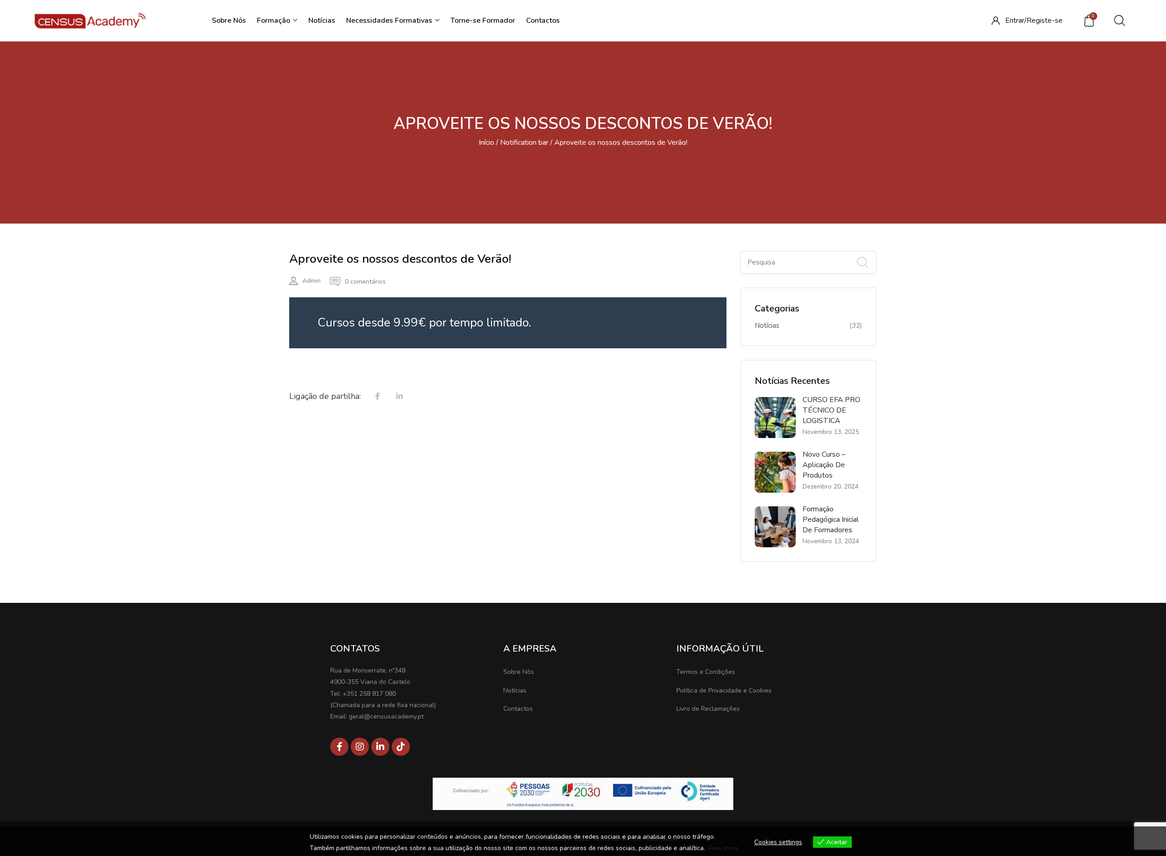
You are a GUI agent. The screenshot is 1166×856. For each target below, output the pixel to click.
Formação (274, 20)
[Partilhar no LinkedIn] (399, 397)
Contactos (543, 20)
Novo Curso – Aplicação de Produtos (824, 464)
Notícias (321, 20)
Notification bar (524, 143)
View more (722, 848)
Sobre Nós (229, 20)
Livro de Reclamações (708, 708)
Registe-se (1045, 20)
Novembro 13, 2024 (831, 541)
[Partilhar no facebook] (378, 397)
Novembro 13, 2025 (831, 432)
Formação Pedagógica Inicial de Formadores (831, 519)
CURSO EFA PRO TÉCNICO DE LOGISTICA (831, 410)
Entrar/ (1016, 20)
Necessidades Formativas (390, 20)
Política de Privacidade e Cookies (724, 690)
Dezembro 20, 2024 (831, 486)
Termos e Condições (705, 671)
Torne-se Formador (482, 20)
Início (486, 143)
